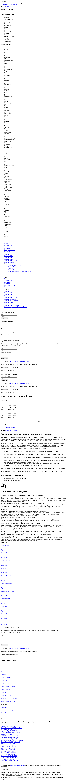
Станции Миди (5, 689)
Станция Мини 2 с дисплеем (12, 260)
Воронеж (3, 731)
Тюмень (3, 756)
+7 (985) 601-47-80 (9, 754)
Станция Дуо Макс (10, 262)
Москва (3, 716)
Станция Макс (8, 254)
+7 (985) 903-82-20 (11, 751)
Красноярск (4, 739)
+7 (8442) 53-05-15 (12, 729)
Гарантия (7, 248)
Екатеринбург (5, 732)
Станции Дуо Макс (6, 677)
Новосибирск (5, 742)
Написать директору (7, 710)
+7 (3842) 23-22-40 (12, 735)
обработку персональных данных (20, 326)
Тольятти (3, 751)
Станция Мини (8, 257)
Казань (3, 734)
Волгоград (4, 729)
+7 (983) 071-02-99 (12, 757)
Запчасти (7, 246)
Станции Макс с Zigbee (8, 686)
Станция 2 (11, 268)
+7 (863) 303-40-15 (16, 745)
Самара (3, 746)
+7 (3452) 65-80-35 (11, 756)
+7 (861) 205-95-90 (12, 737)
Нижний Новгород (6, 740)
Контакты (7, 251)
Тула (2, 754)
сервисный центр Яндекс (17, 765)
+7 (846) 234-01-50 (10, 746)
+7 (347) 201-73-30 (8, 759)
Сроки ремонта (8, 245)
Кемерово (4, 735)
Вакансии (4, 707)
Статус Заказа (5, 713)
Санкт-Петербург (6, 728)
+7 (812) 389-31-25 (16, 728)
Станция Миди (12, 267)
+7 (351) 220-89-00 (12, 760)
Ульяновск (4, 757)
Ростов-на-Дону (6, 745)
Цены (6, 243)
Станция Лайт (8, 256)
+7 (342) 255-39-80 (10, 743)
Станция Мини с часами (15, 270)
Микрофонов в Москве (7, 671)
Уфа (2, 759)
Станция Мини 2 (9, 259)
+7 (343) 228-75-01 (14, 732)
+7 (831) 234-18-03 (17, 740)
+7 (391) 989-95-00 (13, 739)
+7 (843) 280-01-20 (10, 734)
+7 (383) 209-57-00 (9, 427)
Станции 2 (4, 674)
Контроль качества (9, 250)
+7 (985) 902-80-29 (9, 749)
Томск (3, 753)
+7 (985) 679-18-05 (11, 748)
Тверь (2, 749)
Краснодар (4, 737)
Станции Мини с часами (8, 701)
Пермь (3, 743)
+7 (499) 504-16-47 (7, 6)
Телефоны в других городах (9, 4)
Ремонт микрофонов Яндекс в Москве (19, 271)
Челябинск (4, 760)
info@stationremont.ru (11, 430)
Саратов (3, 748)
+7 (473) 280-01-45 (11, 731)
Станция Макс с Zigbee (14, 265)
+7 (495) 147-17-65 (10, 753)
